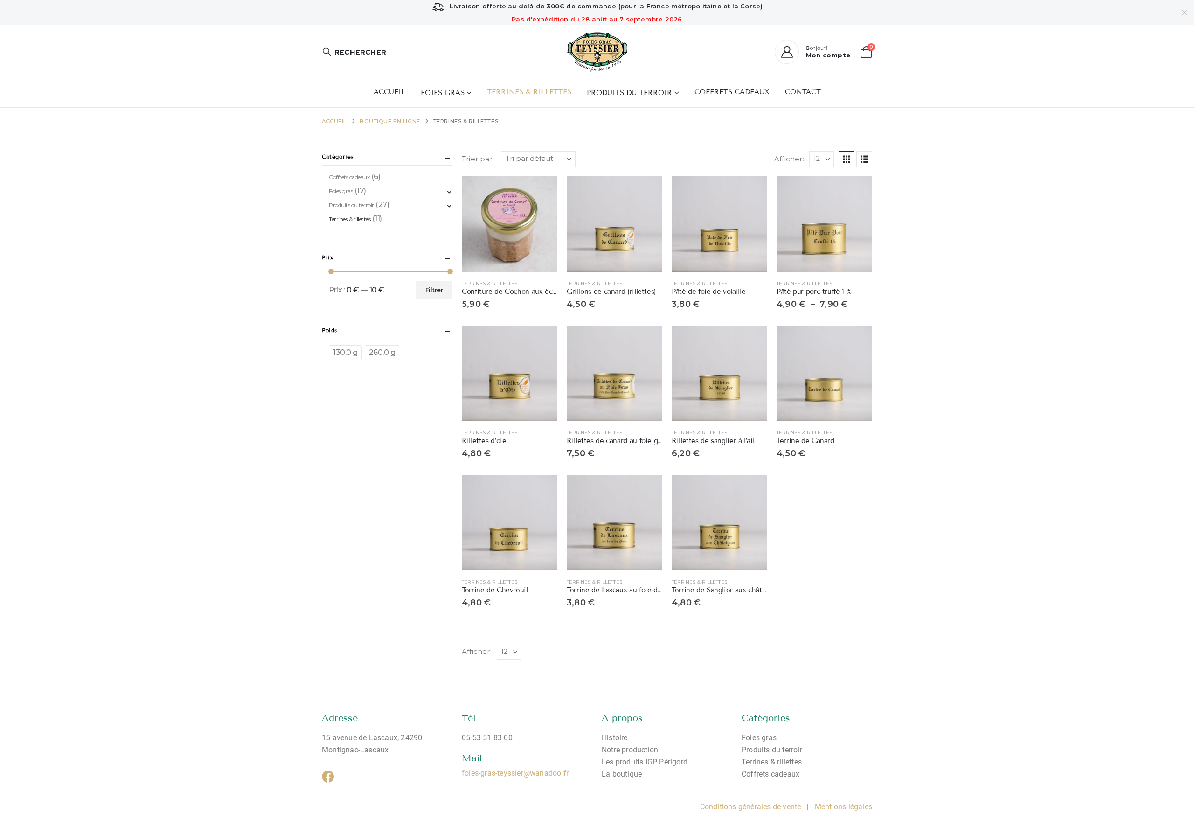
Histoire (615, 737)
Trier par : (479, 159)
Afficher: (789, 159)
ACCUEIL (389, 92)
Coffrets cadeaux (732, 92)
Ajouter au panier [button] (542, 191)
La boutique (622, 774)
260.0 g (382, 352)
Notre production (630, 749)
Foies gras (443, 93)
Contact (803, 92)
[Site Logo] (597, 51)
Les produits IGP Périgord (644, 762)
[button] (354, 52)
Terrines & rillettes (529, 92)
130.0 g (345, 352)
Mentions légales (842, 806)
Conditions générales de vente (750, 806)
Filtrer (434, 289)
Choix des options (647, 191)
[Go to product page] (509, 224)
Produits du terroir (629, 93)
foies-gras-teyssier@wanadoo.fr (515, 773)
